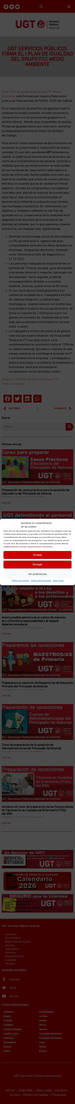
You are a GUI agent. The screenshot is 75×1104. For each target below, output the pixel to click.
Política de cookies (20, 581)
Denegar (37, 564)
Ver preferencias (37, 574)
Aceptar (37, 554)
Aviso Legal (58, 581)
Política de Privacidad (41, 581)
